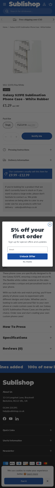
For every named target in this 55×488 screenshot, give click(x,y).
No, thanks (27, 261)
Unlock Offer (27, 256)
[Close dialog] (50, 224)
